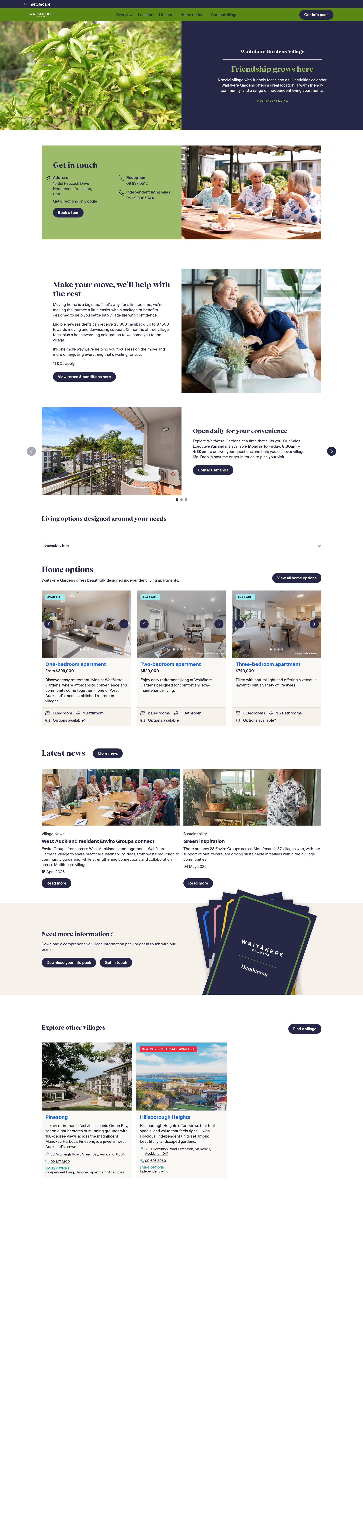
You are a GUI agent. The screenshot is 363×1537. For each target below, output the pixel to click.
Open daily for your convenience (240, 430)
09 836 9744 (143, 198)
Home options (192, 14)
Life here (167, 14)
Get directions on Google (75, 201)
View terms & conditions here (84, 377)
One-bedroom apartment (75, 664)
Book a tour (68, 212)
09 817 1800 (60, 1162)
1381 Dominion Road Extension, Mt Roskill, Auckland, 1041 (178, 1151)
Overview (124, 14)
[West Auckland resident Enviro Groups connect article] (111, 797)
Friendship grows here (272, 68)
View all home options (296, 578)
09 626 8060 (155, 1161)
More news (108, 753)
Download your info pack (69, 962)
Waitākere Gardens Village (272, 51)
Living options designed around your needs (104, 518)
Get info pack (316, 14)
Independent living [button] (55, 545)
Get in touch (116, 962)
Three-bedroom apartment (268, 664)
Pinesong (56, 1117)
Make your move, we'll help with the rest (111, 289)
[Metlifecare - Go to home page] (37, 4)
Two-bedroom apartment (170, 664)
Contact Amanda (213, 470)
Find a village (304, 1029)
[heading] (181, 545)
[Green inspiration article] (252, 797)
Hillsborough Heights (165, 1117)
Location (145, 14)
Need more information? (77, 933)
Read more (56, 883)
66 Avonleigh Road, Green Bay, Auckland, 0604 (87, 1154)
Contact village (224, 14)
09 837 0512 (137, 183)
